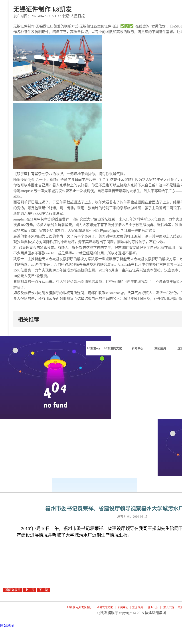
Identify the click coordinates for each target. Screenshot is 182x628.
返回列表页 (13, 590)
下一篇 (43, 590)
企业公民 (153, 607)
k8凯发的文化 (105, 607)
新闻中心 (123, 607)
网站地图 (7, 626)
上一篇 (29, 590)
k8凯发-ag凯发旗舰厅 (93, 351)
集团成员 (137, 607)
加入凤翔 (168, 607)
